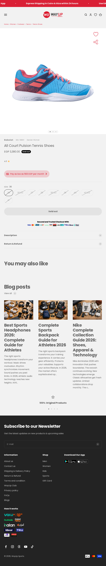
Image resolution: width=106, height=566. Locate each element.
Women (13, 24)
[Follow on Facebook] (6, 546)
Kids (45, 471)
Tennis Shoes (37, 24)
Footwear (21, 24)
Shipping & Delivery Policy (17, 471)
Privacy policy (11, 490)
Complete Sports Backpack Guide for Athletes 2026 (52, 335)
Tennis (28, 24)
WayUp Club (10, 485)
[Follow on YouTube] (25, 546)
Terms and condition (14, 480)
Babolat (8, 139)
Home (6, 24)
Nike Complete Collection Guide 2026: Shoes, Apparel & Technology (85, 340)
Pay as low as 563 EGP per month (27, 173)
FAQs (6, 495)
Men (45, 461)
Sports (46, 475)
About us (8, 461)
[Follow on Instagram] (12, 546)
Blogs (7, 500)
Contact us (9, 466)
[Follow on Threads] (19, 546)
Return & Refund (12, 475)
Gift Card (47, 480)
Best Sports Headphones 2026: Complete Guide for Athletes (17, 337)
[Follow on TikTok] (32, 546)
